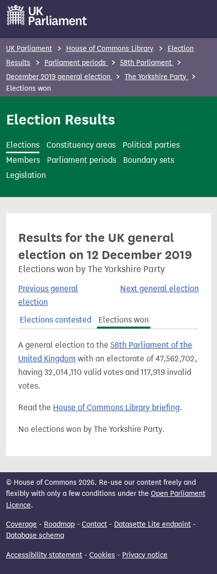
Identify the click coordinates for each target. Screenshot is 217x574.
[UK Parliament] (47, 15)
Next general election (159, 288)
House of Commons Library (109, 48)
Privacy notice (145, 555)
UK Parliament (29, 48)
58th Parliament (147, 62)
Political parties (151, 145)
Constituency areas (81, 145)
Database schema (35, 535)
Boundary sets (148, 160)
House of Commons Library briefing (116, 407)
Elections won (123, 320)
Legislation (26, 175)
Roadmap (59, 524)
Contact (94, 524)
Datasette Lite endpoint (152, 524)
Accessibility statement (44, 555)
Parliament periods (76, 62)
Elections (22, 145)
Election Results (60, 119)
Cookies (102, 555)
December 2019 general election (59, 77)
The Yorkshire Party (156, 77)
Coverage (21, 524)
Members (23, 160)
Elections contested (55, 320)
